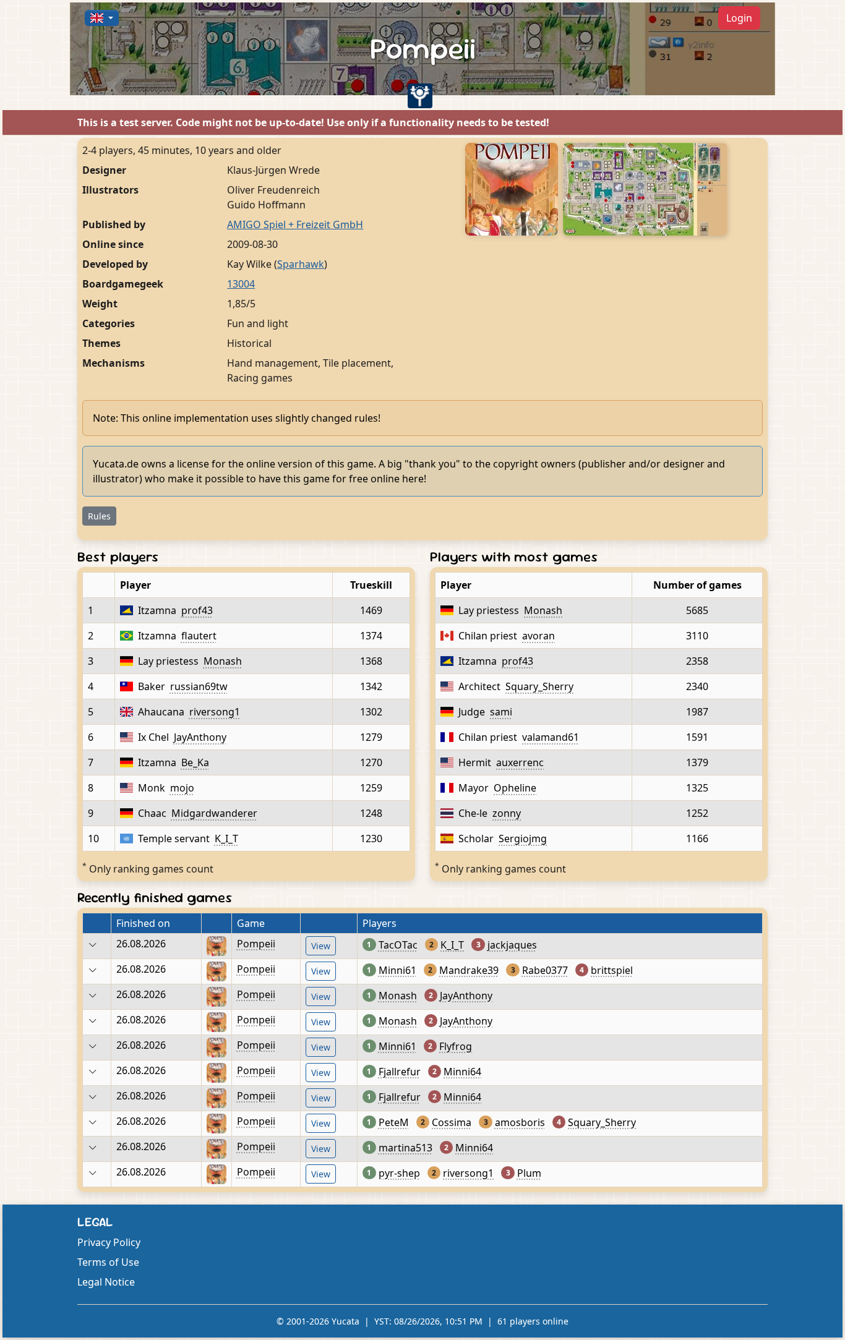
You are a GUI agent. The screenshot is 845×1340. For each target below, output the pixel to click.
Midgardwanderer (214, 813)
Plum (529, 1173)
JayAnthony (200, 737)
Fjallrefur (400, 1071)
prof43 (197, 610)
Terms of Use (108, 1262)
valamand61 (550, 737)
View (320, 946)
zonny (506, 813)
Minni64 (462, 1071)
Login (739, 18)
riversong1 (214, 712)
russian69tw (199, 686)
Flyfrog (455, 1046)
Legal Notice (106, 1282)
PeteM (394, 1122)
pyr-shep (399, 1173)
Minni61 (397, 970)
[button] (101, 18)
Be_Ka (195, 762)
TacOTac (398, 945)
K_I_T (226, 838)
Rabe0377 (545, 970)
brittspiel (612, 970)
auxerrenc (520, 762)
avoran (538, 635)
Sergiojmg (523, 838)
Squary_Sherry (539, 686)
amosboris (520, 1122)
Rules (99, 516)
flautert (199, 635)
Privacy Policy (108, 1242)
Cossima (451, 1122)
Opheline (515, 788)
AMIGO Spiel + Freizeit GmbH (295, 224)
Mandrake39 (469, 970)
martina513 (405, 1147)
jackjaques (512, 945)
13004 (241, 284)
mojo (182, 788)
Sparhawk (300, 264)
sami (501, 712)
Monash (223, 661)
